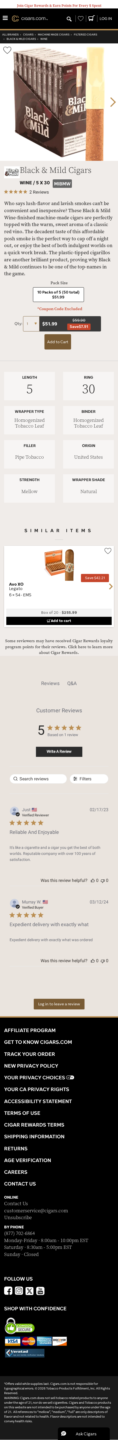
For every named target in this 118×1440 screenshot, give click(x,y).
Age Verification (27, 1160)
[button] (93, 880)
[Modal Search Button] (69, 19)
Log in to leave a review (59, 1004)
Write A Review (59, 751)
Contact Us (16, 1204)
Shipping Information (34, 1136)
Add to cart (61, 620)
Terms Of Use (22, 1113)
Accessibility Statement (38, 1101)
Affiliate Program (30, 1030)
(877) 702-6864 (19, 1233)
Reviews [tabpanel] (50, 683)
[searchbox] (38, 779)
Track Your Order (29, 1054)
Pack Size (59, 283)
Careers (15, 1172)
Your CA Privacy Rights (36, 1089)
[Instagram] (19, 1291)
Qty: (19, 323)
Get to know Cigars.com (38, 1042)
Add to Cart (57, 341)
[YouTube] (40, 1291)
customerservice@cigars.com (36, 1211)
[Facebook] (8, 1291)
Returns (16, 1148)
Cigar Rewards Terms (34, 1124)
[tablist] (59, 683)
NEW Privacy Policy (31, 1065)
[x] (30, 1291)
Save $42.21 (95, 578)
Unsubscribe (18, 1217)
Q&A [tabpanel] (72, 683)
